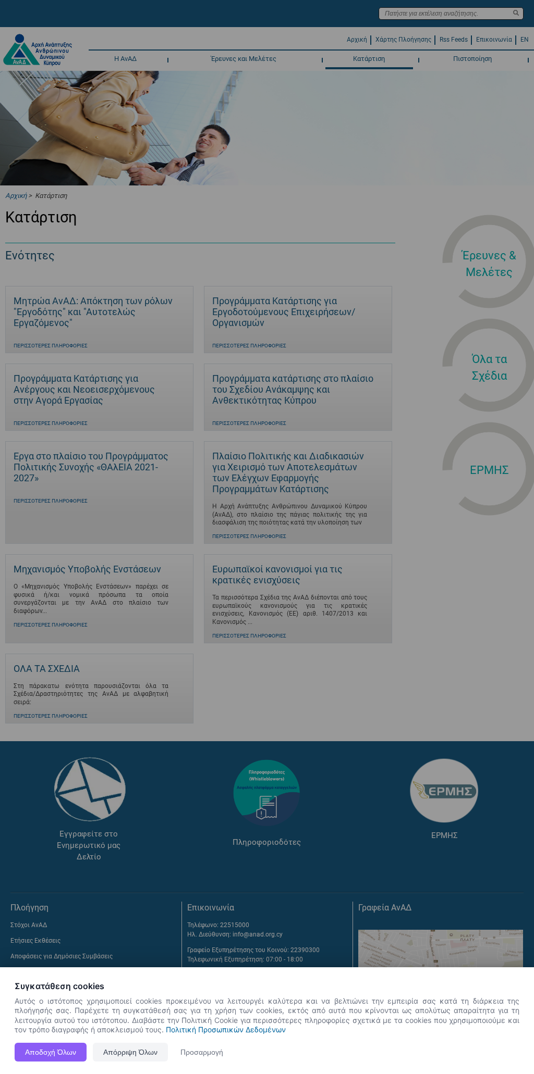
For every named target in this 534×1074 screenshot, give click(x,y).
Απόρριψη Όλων (130, 1052)
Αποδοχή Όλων (50, 1052)
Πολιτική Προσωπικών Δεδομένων (226, 1029)
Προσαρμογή (201, 1052)
